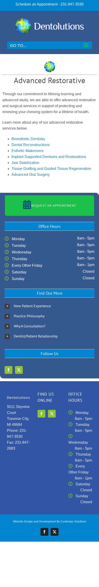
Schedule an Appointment (36, 4)
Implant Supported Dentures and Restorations (49, 157)
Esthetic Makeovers (28, 151)
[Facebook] (8, 370)
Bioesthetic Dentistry (28, 139)
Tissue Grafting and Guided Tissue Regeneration (51, 169)
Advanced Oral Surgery (31, 175)
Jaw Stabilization (25, 163)
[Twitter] (19, 370)
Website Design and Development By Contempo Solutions (49, 521)
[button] (49, 306)
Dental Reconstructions (31, 145)
